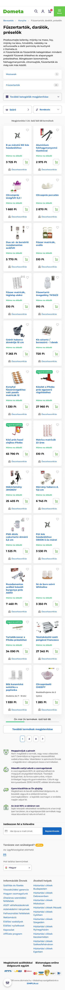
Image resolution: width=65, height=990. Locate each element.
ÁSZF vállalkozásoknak (16, 905)
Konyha (22, 20)
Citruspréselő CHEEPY (43, 685)
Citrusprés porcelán (47, 195)
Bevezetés (8, 20)
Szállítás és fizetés (13, 885)
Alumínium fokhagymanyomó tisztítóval (46, 148)
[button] (36, 11)
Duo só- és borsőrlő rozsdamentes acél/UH (17, 245)
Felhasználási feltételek (16, 913)
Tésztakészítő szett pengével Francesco (47, 638)
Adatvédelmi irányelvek (16, 909)
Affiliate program (12, 933)
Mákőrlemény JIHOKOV (14, 488)
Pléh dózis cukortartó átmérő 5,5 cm (17, 537)
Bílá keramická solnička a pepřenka (14, 687)
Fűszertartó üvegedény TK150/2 (47, 293)
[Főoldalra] (13, 11)
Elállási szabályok (13, 921)
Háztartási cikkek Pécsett (47, 907)
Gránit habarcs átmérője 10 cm (15, 341)
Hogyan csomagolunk (15, 893)
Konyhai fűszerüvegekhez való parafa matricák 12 (16, 391)
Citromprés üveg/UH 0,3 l (13, 196)
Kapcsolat (8, 929)
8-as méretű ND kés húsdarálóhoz (17, 146)
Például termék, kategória (25, 37)
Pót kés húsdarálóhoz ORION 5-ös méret (46, 537)
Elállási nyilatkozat (13, 925)
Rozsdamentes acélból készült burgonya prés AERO (14, 588)
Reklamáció (9, 917)
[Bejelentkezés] (43, 11)
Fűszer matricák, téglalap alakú (15, 293)
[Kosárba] (26, 162)
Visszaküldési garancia (16, 889)
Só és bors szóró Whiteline (45, 585)
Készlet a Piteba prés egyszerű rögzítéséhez (45, 389)
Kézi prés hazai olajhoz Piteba (14, 441)
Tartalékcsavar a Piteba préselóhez (16, 638)
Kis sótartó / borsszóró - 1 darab (47, 341)
